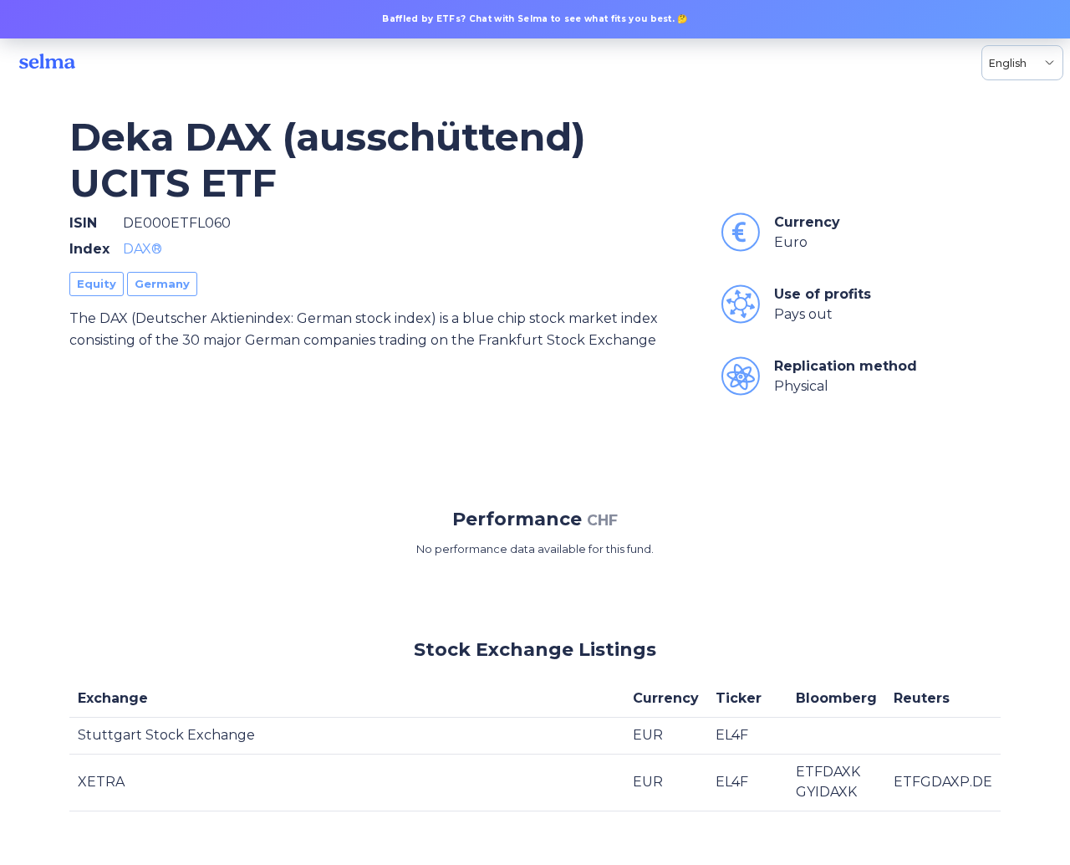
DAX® (142, 249)
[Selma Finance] (47, 62)
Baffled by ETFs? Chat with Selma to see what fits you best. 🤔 (535, 18)
